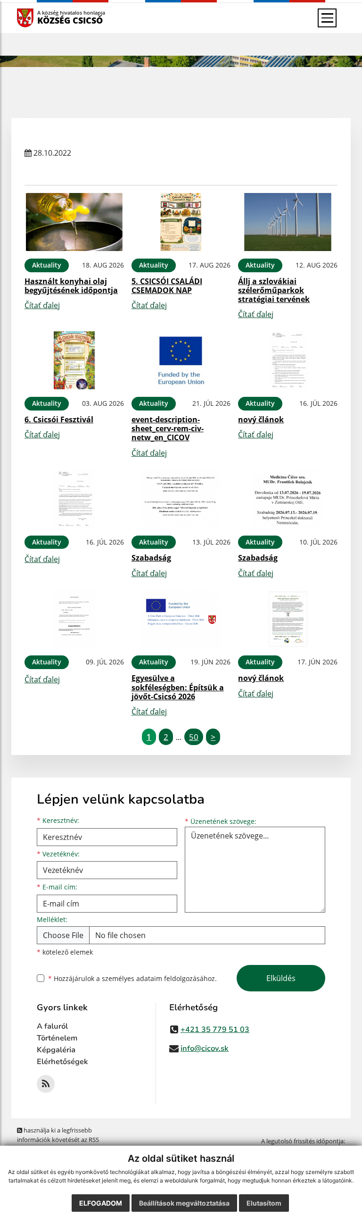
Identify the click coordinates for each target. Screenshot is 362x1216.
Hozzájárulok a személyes (132, 978)
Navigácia (39, 17)
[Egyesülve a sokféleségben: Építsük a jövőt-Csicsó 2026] (181, 619)
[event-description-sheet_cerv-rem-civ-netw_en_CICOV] (181, 360)
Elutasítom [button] (264, 1203)
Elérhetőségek (62, 1062)
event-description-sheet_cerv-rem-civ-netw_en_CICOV (168, 428)
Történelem (57, 1038)
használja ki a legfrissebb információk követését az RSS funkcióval (58, 1139)
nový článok (261, 419)
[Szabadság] (181, 499)
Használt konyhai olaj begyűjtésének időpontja (71, 285)
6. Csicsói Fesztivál (59, 419)
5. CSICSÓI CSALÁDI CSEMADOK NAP (167, 285)
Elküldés (281, 978)
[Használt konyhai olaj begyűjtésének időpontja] (74, 222)
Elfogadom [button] (100, 1203)
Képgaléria (56, 1050)
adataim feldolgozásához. (176, 978)
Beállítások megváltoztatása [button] (184, 1203)
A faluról (52, 1026)
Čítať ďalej (42, 305)
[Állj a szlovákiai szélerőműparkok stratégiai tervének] (287, 222)
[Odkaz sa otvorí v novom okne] (46, 1084)
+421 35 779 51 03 (215, 1029)
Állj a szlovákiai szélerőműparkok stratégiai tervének (274, 290)
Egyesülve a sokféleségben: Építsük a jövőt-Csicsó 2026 (178, 687)
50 (193, 736)
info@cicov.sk (205, 1048)
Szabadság (151, 558)
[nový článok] (287, 360)
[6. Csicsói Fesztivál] (74, 360)
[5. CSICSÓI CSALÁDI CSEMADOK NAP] (181, 222)
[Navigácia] (327, 17)
